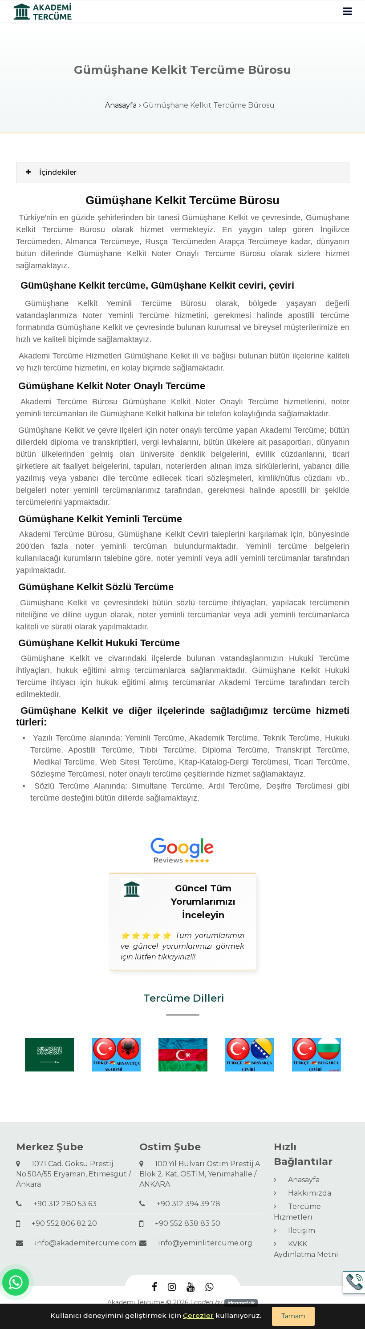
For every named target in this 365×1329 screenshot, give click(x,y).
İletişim (298, 1230)
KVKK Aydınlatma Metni (306, 1249)
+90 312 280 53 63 (61, 1204)
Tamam (293, 1316)
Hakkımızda (306, 1193)
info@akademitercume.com (82, 1243)
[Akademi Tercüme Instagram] (171, 1287)
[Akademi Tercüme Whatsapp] (209, 1287)
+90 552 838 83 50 (184, 1223)
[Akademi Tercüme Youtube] (190, 1287)
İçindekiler (58, 172)
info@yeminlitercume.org (201, 1243)
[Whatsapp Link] (15, 1282)
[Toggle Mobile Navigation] (347, 11)
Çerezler (198, 1315)
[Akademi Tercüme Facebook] (154, 1287)
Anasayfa (121, 105)
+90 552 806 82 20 (60, 1223)
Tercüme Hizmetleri (297, 1211)
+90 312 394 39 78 (185, 1204)
